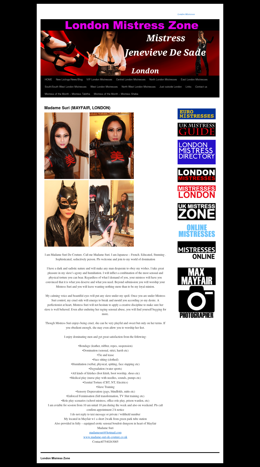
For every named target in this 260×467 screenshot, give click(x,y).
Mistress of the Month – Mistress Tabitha (67, 94)
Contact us (201, 86)
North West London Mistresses (139, 86)
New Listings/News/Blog (69, 79)
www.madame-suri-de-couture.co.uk (105, 437)
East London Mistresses (194, 79)
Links (188, 86)
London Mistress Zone (55, 458)
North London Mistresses (163, 79)
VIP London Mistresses (99, 79)
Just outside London (171, 86)
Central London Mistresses (131, 79)
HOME (48, 79)
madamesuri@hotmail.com (105, 432)
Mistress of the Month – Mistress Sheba (116, 94)
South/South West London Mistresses (66, 86)
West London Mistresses (104, 86)
